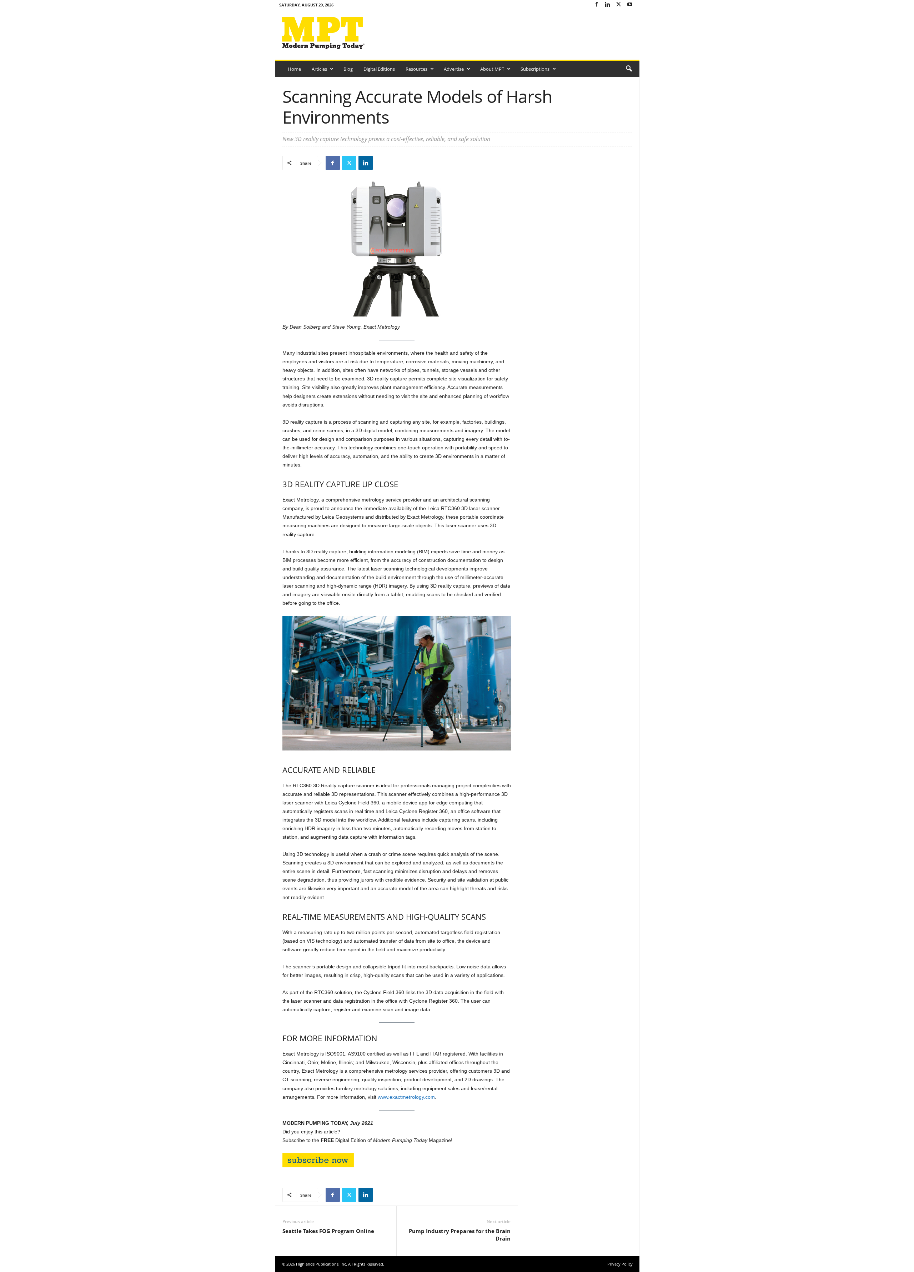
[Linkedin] (607, 5)
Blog (348, 69)
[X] (618, 5)
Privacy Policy (620, 1264)
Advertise (454, 69)
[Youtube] (630, 5)
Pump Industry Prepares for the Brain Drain (460, 1234)
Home (294, 69)
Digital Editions (379, 69)
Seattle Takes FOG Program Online (328, 1230)
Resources (416, 69)
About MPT (492, 69)
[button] (629, 69)
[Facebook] (596, 5)
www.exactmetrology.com (406, 1097)
